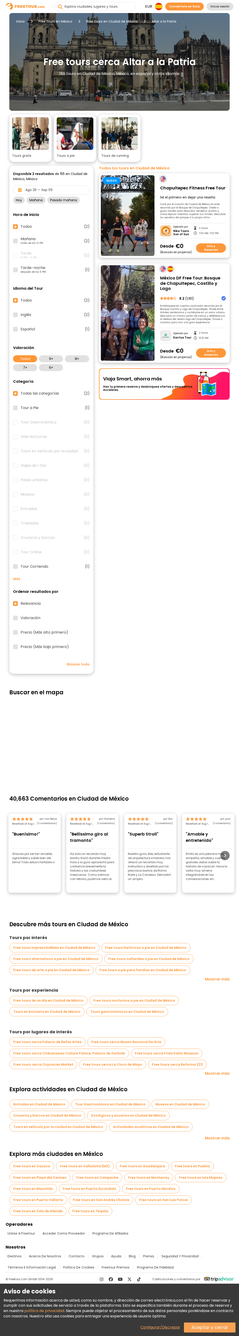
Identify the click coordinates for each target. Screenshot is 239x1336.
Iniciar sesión (220, 6)
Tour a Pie (55, 408)
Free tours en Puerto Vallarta (38, 1200)
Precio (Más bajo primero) (45, 647)
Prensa (148, 1256)
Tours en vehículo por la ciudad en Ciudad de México (58, 1127)
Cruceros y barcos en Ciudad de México (47, 1115)
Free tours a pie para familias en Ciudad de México (142, 970)
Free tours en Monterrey (148, 1177)
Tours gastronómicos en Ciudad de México (127, 1011)
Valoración (30, 618)
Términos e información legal (31, 1267)
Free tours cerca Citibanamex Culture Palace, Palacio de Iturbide (69, 1053)
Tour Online (55, 552)
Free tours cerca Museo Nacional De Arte (126, 1042)
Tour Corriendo (55, 566)
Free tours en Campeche (97, 1177)
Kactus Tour (182, 337)
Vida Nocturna (55, 436)
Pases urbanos (55, 480)
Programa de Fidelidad (155, 1267)
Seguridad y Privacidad (180, 1256)
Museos (55, 494)
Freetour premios (116, 1267)
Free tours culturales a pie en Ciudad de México (149, 959)
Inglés (55, 314)
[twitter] (129, 1279)
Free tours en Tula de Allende (38, 1211)
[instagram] (101, 1279)
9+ (51, 358)
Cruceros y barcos (55, 537)
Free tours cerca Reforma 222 (177, 1064)
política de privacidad (44, 1310)
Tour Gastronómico (55, 422)
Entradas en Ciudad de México (39, 1104)
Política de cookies (78, 1267)
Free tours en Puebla (192, 1166)
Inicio (20, 21)
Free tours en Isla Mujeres (200, 1177)
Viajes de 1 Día (55, 465)
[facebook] (111, 1279)
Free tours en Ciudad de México (112, 21)
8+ (77, 358)
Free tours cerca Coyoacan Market (43, 1064)
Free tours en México (55, 21)
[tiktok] (139, 1279)
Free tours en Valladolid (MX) (85, 1166)
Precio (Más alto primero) (44, 632)
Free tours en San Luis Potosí (163, 1200)
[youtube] (120, 1279)
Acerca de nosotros (45, 1256)
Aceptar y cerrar (209, 1327)
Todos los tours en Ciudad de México (134, 168)
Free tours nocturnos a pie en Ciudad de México (134, 1000)
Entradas (55, 509)
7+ (25, 367)
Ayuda (116, 1256)
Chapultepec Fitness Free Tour (192, 188)
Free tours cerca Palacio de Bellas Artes (47, 1042)
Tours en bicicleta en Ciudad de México (47, 1011)
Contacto (76, 1256)
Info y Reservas (211, 248)
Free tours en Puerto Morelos (151, 1188)
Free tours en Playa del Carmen (40, 1177)
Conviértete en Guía (184, 6)
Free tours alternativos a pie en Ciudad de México (55, 959)
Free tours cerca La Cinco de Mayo (112, 1064)
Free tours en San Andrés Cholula (101, 1200)
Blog (132, 1256)
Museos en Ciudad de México (180, 1104)
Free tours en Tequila (90, 1211)
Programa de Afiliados (110, 1233)
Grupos (98, 1256)
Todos (25, 358)
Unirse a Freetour (21, 1233)
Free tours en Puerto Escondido (89, 1188)
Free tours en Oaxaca (31, 1166)
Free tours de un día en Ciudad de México (48, 1000)
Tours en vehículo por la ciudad (55, 451)
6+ (51, 367)
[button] (30, 138)
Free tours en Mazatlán (33, 1188)
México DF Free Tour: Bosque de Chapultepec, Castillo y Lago (190, 283)
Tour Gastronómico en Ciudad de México (110, 1104)
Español (55, 329)
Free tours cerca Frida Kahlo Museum (166, 1053)
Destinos (14, 1256)
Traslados (55, 523)
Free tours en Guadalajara (142, 1166)
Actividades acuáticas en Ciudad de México (151, 1127)
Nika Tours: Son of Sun (181, 232)
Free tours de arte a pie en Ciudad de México (51, 970)
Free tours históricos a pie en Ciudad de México (145, 947)
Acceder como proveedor (63, 1233)
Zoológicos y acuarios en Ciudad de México (128, 1115)
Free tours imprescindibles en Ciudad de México (54, 947)
